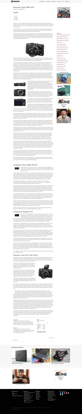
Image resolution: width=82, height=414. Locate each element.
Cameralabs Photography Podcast (17, 395)
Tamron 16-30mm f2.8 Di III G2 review (62, 47)
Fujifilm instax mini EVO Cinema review (63, 40)
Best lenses (59, 1)
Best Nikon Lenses (27, 399)
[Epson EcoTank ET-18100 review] (41, 355)
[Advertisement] (63, 27)
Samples (16, 18)
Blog (63, 1)
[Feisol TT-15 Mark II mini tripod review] (60, 355)
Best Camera (53, 1)
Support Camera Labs (51, 393)
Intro (16, 16)
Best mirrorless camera (27, 393)
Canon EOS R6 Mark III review (61, 44)
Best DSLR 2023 (26, 394)
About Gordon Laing (51, 392)
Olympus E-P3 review (19, 252)
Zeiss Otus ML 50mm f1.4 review (61, 49)
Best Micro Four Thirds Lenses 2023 (28, 400)
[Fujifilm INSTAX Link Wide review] (21, 355)
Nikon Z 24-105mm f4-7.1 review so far (62, 38)
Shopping (66, 1)
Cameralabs (15, 1)
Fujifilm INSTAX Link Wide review (17, 363)
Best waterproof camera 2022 (28, 395)
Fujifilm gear (38, 393)
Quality (16, 17)
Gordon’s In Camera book (52, 395)
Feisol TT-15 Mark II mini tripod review (57, 363)
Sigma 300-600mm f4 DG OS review (62, 60)
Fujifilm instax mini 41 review (61, 66)
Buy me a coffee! (23, 384)
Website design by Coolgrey (15, 409)
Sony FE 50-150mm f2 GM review (62, 62)
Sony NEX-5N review (32, 208)
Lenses (13, 394)
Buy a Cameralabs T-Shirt (52, 399)
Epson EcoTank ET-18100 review (37, 363)
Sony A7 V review (59, 42)
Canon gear (37, 392)
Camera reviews (42, 1)
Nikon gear (37, 394)
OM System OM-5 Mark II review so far (62, 53)
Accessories (38, 399)
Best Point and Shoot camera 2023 (29, 392)
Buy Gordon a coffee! (51, 394)
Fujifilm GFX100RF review (61, 64)
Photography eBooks (51, 400)
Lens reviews (48, 1)
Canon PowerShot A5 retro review (62, 51)
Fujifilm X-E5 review (60, 55)
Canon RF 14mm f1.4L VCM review (62, 36)
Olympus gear (38, 395)
